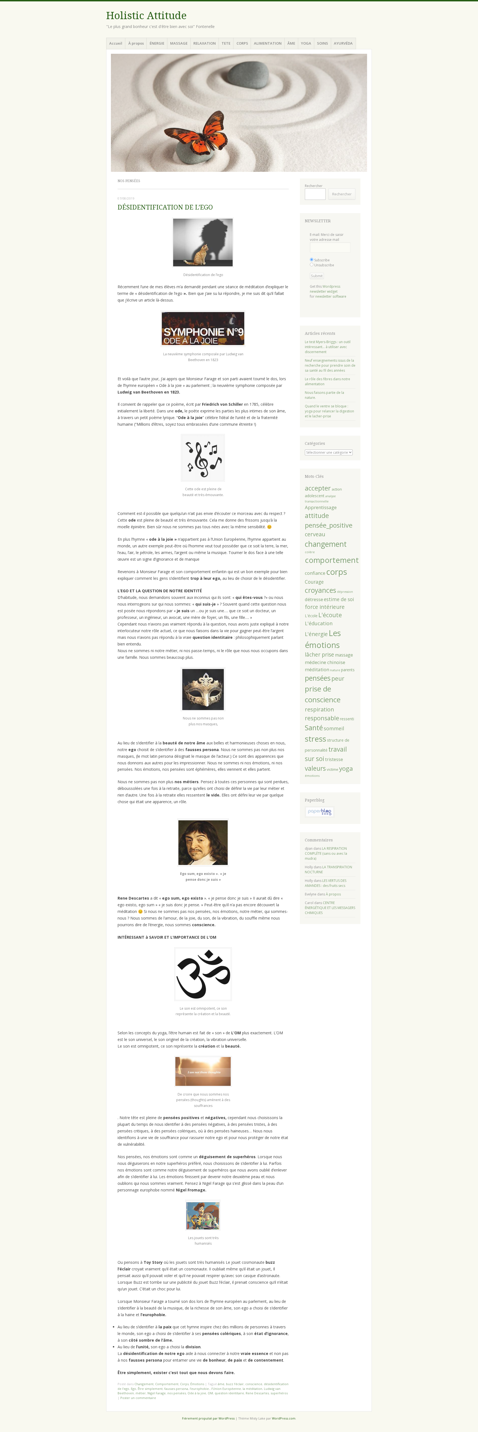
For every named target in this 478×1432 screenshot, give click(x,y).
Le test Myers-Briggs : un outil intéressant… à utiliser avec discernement (327, 347)
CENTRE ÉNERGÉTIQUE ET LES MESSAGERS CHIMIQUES (330, 907)
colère (310, 552)
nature (335, 670)
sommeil (334, 728)
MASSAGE (179, 43)
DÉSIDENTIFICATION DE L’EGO (165, 207)
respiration (319, 709)
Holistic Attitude (146, 16)
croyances (320, 590)
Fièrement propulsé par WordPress (208, 1418)
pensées (318, 678)
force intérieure (325, 607)
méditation (317, 669)
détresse (314, 599)
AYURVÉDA (343, 43)
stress (315, 738)
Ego (133, 1389)
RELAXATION (204, 43)
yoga (346, 768)
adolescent (314, 495)
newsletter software (330, 296)
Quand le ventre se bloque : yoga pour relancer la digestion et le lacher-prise (329, 411)
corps (336, 571)
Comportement (166, 1384)
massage (344, 655)
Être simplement (150, 1389)
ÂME (291, 43)
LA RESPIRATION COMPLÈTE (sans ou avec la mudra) (326, 853)
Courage (314, 581)
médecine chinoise (325, 662)
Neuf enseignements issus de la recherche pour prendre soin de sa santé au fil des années (330, 365)
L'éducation (318, 623)
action (337, 489)
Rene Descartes (257, 1393)
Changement (144, 1384)
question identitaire (229, 1393)
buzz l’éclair (235, 1384)
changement (326, 544)
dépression (345, 592)
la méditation (252, 1389)
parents (348, 669)
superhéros (279, 1393)
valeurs (315, 768)
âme (221, 1384)
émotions (312, 776)
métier (141, 1393)
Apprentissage (321, 507)
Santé (314, 727)
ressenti (347, 718)
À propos (136, 43)
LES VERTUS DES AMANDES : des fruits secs (325, 883)
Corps (184, 1384)
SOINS (322, 43)
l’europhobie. (200, 1389)
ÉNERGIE (157, 43)
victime (332, 769)
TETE (226, 43)
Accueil (115, 43)
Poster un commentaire (138, 1398)
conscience (253, 1384)
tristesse (334, 759)
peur (337, 678)
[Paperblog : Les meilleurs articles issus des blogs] (319, 816)
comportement (332, 560)
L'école (311, 615)
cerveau (315, 534)
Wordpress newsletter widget (325, 289)
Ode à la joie (197, 1393)
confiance (315, 573)
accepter (318, 488)
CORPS (242, 43)
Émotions (197, 1384)
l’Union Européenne (226, 1389)
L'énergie (316, 634)
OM (210, 1393)
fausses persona (176, 1389)
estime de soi (339, 599)
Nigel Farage (156, 1393)
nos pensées (176, 1393)
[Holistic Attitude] (239, 113)
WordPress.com (283, 1418)
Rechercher (314, 185)
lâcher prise (319, 654)
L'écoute (330, 615)
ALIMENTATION (268, 43)
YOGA (306, 43)
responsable (322, 718)
